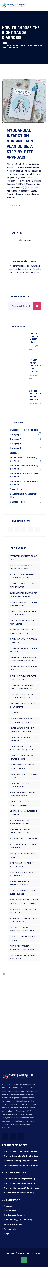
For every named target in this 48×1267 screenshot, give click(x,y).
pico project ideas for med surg (24, 839)
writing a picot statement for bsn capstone (22, 957)
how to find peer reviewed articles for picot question (21, 748)
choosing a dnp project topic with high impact (22, 585)
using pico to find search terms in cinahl (23, 938)
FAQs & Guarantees (13, 1224)
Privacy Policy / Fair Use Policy (18, 1220)
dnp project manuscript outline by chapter (24, 650)
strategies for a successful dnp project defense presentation (24, 901)
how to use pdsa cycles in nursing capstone (21, 785)
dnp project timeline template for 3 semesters (23, 677)
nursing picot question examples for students (20, 831)
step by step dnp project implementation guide (20, 883)
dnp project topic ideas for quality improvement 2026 (21, 686)
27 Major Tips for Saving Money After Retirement (34, 366)
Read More (16, 205)
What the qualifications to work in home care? (35, 395)
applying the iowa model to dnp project (23, 557)
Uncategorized (17, 502)
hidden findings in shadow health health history (21, 720)
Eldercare (15, 453)
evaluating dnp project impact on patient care (23, 705)
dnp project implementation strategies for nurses (22, 631)
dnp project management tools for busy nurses (23, 640)
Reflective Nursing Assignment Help (20, 1161)
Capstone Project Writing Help (25, 430)
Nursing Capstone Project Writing (19, 1183)
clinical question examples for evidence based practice (23, 594)
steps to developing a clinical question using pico (23, 892)
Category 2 (15, 439)
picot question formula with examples (22, 855)
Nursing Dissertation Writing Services (21, 1156)
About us (8, 1206)
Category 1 (15, 434)
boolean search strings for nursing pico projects (22, 576)
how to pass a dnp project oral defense (23, 775)
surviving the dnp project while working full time (24, 910)
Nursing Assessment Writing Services (21, 1151)
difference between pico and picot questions (22, 622)
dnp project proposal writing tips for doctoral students (23, 659)
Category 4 (15, 448)
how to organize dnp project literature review (22, 766)
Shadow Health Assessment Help (19, 1192)
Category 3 (15, 443)
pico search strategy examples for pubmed (23, 846)
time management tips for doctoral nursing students (22, 929)
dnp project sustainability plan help (23, 668)
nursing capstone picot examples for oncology (20, 822)
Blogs (6, 1234)
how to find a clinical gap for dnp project (23, 738)
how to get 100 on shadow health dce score (21, 757)
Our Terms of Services (14, 1215)
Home (4, 43)
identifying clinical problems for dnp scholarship (22, 803)
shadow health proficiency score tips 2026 (21, 864)
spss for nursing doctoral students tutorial (22, 874)
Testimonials (10, 1229)
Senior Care (16, 489)
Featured (14, 713)
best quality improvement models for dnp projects (21, 567)
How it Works (10, 1210)
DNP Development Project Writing (19, 1179)
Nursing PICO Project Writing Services (21, 1188)
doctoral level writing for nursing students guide (22, 696)
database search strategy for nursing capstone (23, 613)
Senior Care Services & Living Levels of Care (34, 337)
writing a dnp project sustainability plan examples (22, 947)
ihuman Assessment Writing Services (21, 1165)
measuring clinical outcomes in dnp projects (24, 812)
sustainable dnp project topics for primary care (23, 920)
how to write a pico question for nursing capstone (22, 794)
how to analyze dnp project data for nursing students (22, 729)
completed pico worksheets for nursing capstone (23, 603)
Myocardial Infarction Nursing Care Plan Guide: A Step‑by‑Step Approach (20, 144)
